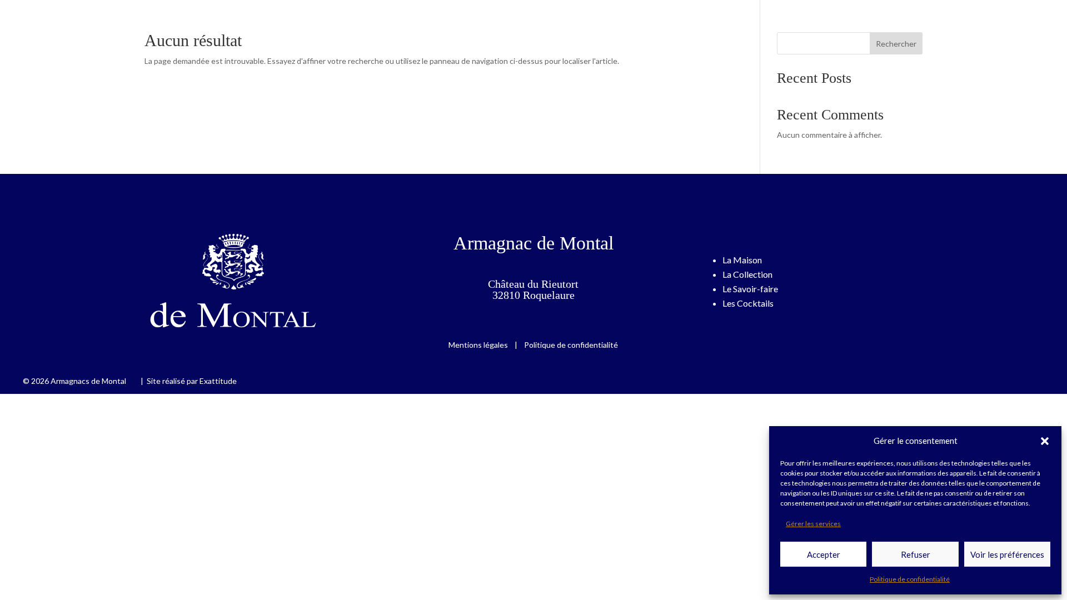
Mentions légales (479, 344)
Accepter (823, 554)
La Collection (747, 274)
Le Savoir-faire (750, 288)
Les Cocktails (748, 303)
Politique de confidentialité (910, 579)
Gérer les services (813, 523)
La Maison (742, 259)
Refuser (915, 554)
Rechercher (896, 43)
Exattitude (218, 381)
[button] (1044, 441)
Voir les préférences (1007, 554)
